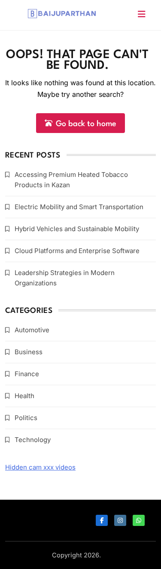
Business (29, 352)
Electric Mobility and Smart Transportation (79, 207)
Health (24, 396)
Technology (33, 440)
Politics (26, 418)
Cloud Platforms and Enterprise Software (77, 251)
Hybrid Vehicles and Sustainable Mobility (77, 229)
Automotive (32, 330)
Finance (27, 374)
